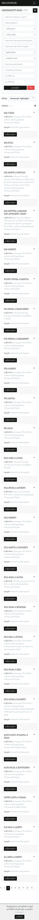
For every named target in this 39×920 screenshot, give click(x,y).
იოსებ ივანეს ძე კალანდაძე (13, 637)
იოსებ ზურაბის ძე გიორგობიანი (15, 607)
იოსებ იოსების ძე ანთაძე (12, 669)
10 (19, 888)
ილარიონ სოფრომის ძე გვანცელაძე (16, 279)
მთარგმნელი (26, 218)
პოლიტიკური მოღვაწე (12, 316)
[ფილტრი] (35, 10)
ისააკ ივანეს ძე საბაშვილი (13, 827)
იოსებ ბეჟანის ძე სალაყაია (13, 458)
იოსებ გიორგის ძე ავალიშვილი (14, 488)
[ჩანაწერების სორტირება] (35, 106)
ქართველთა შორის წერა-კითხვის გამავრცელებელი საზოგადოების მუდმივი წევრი (18, 744)
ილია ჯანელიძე (9, 398)
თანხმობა (19, 917)
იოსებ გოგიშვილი (10, 517)
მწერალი (16, 218)
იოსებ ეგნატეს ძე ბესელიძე (13, 577)
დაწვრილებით (10, 134)
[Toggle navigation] (34, 3)
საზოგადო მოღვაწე (20, 176)
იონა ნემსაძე (8, 428)
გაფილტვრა (15, 88)
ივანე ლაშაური (9, 113)
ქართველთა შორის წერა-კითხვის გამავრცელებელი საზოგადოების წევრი (18, 120)
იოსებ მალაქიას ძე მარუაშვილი (15, 699)
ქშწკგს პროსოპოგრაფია (9, 3)
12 (27, 888)
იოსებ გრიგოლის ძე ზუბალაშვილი (16, 547)
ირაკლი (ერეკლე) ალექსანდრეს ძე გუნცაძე (16, 736)
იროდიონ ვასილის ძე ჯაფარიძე (15, 797)
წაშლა (31, 88)
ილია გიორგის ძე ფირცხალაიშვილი (16, 309)
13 (32, 888)
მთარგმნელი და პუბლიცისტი (23, 179)
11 (23, 888)
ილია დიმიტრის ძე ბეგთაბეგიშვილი (16, 339)
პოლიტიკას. (19, 912)
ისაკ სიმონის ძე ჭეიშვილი (13, 857)
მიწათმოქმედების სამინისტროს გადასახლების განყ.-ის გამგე (19, 712)
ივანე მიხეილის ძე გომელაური (14, 172)
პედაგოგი (7, 179)
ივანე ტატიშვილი (10, 249)
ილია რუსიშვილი (10, 368)
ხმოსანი (16, 581)
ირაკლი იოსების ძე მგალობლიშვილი (17, 767)
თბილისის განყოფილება (20, 127)
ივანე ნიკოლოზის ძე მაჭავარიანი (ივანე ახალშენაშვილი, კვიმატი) (15, 212)
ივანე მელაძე (8, 143)
